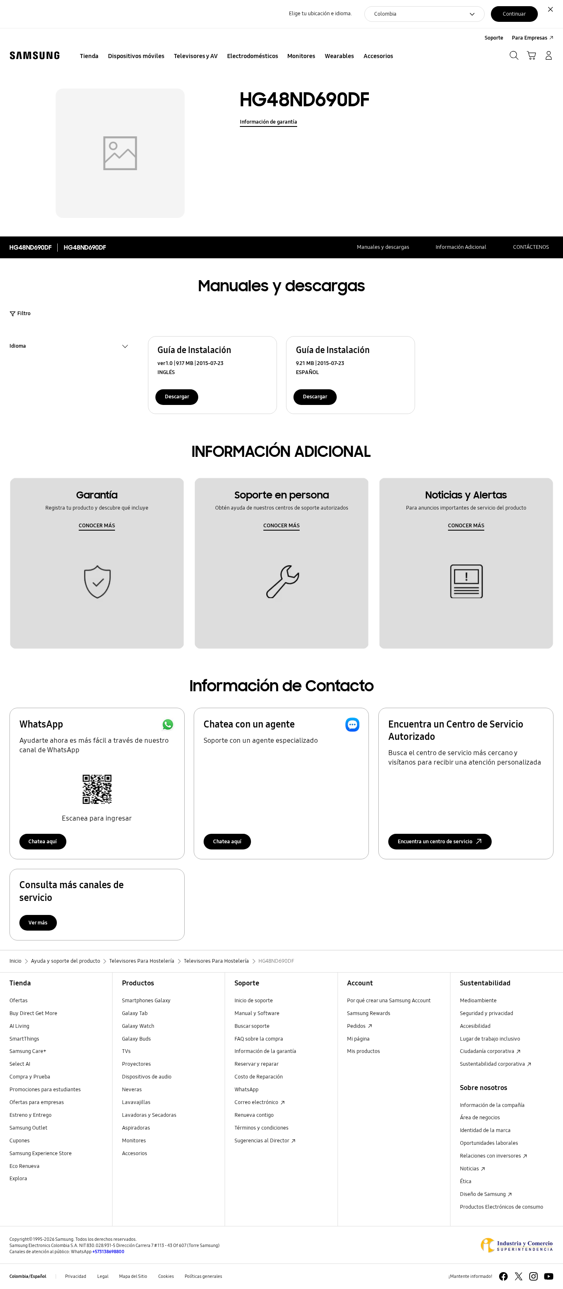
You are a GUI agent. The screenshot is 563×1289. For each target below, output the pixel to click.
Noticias (470, 1168)
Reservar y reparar (257, 1064)
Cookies (166, 1276)
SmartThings (24, 1039)
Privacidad (75, 1276)
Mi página (358, 1039)
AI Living (19, 1026)
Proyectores (136, 1064)
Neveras (132, 1089)
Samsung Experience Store (40, 1153)
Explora (18, 1178)
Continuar (514, 14)
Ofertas (18, 1000)
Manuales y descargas (383, 247)
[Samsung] (34, 55)
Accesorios (134, 1153)
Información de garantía (268, 122)
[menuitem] (89, 56)
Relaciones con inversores (491, 1156)
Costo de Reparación (259, 1077)
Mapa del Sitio (133, 1276)
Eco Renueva (24, 1166)
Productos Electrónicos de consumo (501, 1207)
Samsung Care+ (27, 1051)
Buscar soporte (252, 1026)
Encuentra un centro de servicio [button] (435, 841)
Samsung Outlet (28, 1128)
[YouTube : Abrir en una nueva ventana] (549, 1276)
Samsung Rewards (368, 1013)
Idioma (17, 347)
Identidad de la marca (485, 1130)
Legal (102, 1276)
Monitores (134, 1140)
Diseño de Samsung (483, 1194)
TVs (126, 1051)
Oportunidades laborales (489, 1143)
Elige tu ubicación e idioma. (320, 13)
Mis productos (363, 1051)
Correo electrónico (257, 1102)
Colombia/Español (27, 1276)
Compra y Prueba (29, 1077)
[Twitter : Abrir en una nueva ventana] (518, 1276)
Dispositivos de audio (146, 1077)
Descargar (177, 396)
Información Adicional (461, 247)
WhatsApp (246, 1089)
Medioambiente (478, 1000)
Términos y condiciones (262, 1128)
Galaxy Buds (136, 1039)
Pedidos (357, 1026)
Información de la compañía (492, 1105)
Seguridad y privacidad (486, 1013)
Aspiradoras (136, 1128)
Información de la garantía (265, 1051)
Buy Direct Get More (33, 1013)
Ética (466, 1181)
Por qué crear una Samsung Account (389, 1000)
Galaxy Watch (138, 1026)
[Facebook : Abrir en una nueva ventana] (503, 1276)
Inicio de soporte (254, 1000)
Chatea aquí (42, 841)
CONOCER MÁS (97, 525)
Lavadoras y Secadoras (149, 1115)
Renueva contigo (254, 1115)
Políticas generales (203, 1276)
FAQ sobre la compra (259, 1039)
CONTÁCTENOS (531, 247)
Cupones (19, 1140)
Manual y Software (257, 1013)
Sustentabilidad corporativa (493, 1064)
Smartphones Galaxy (146, 1000)
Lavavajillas (136, 1102)
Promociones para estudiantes (45, 1089)
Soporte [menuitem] (494, 38)
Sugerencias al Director (262, 1140)
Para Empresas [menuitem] (529, 38)
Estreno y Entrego (30, 1115)
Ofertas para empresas (36, 1102)
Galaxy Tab (135, 1013)
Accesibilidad (475, 1026)
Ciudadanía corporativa (488, 1051)
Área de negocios (480, 1117)
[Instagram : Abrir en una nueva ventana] (533, 1276)
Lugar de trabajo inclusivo (490, 1039)
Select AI (19, 1064)
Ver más (37, 922)
